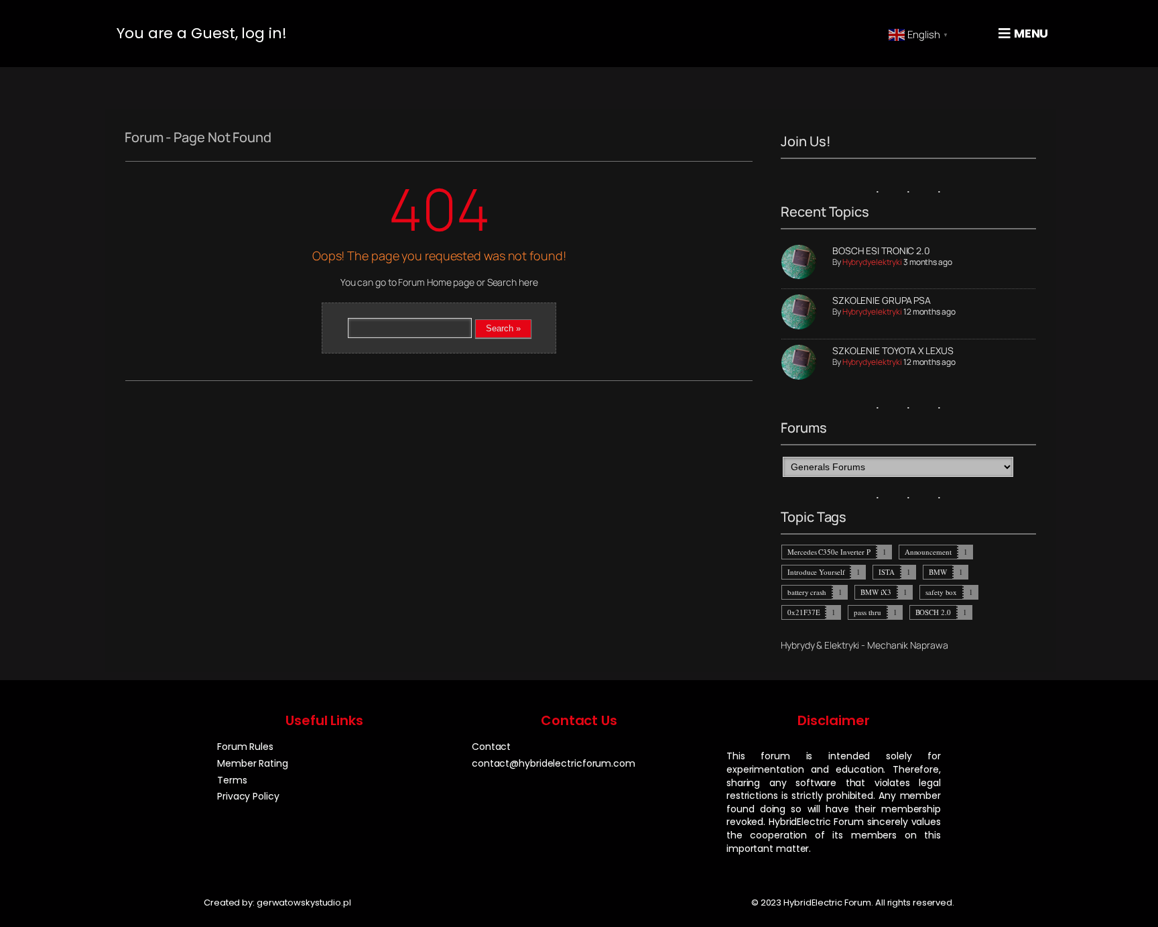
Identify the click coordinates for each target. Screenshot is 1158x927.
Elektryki (841, 645)
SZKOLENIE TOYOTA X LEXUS (893, 350)
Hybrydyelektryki (872, 262)
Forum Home (424, 282)
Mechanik (887, 645)
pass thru (867, 612)
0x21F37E (803, 612)
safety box (941, 592)
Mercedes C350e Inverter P (829, 552)
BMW (938, 572)
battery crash (806, 592)
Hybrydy (797, 645)
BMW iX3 (875, 592)
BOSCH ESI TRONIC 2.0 (881, 250)
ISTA (887, 572)
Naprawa (929, 645)
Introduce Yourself (815, 572)
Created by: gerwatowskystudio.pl (277, 902)
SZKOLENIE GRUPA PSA (881, 300)
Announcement (928, 552)
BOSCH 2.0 (933, 612)
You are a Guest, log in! (202, 33)
